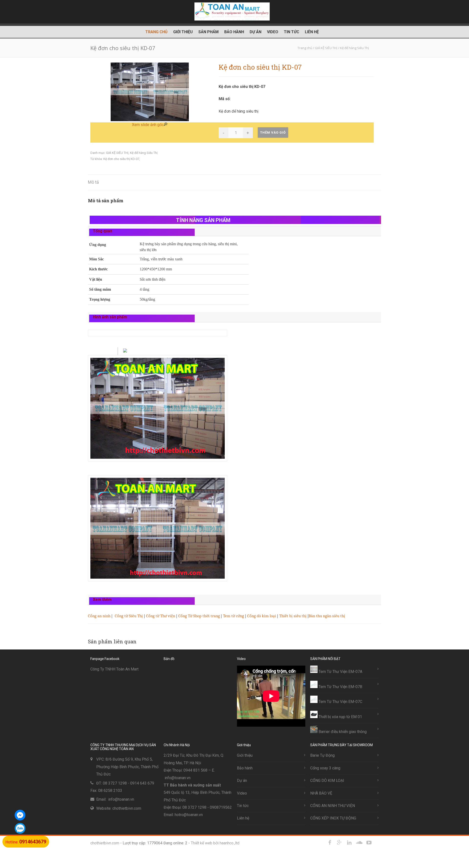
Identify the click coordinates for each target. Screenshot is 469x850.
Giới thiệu (183, 32)
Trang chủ (156, 32)
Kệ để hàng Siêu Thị (144, 153)
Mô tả (93, 182)
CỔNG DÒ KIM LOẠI (327, 780)
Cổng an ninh (99, 615)
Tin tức (291, 32)
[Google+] (339, 843)
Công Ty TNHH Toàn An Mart (114, 669)
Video (272, 32)
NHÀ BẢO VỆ (321, 793)
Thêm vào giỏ (273, 132)
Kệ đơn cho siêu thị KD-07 (121, 159)
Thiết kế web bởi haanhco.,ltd (215, 843)
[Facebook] (330, 843)
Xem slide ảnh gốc (148, 124)
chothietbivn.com (104, 843)
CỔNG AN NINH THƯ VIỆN (332, 805)
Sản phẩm (208, 32)
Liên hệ (312, 32)
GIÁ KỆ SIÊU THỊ (117, 153)
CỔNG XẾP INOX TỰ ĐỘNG (333, 818)
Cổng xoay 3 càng (325, 768)
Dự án (255, 32)
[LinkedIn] (349, 843)
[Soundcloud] (359, 843)
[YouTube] (369, 843)
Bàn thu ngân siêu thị (327, 615)
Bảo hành (234, 32)
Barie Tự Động (322, 755)
